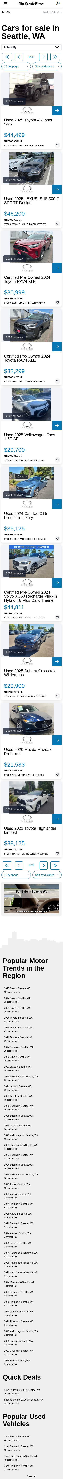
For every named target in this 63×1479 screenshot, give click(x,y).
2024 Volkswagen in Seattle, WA (21, 1176)
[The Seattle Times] (31, 4)
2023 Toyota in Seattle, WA (18, 1098)
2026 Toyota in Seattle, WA (18, 1039)
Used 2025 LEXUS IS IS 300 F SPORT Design (31, 201)
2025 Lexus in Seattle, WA (17, 1127)
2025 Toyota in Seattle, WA (18, 1029)
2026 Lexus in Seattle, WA (17, 1245)
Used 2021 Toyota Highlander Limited (30, 830)
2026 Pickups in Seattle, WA (18, 1323)
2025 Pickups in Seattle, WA (18, 1303)
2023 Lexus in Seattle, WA (17, 1068)
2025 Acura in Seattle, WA (18, 1215)
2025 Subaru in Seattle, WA (18, 1117)
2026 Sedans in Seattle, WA (18, 1225)
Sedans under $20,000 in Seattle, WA (23, 1401)
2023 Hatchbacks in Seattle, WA (21, 1147)
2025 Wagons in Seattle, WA (19, 1313)
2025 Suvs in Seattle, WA (17, 990)
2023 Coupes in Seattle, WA (18, 1352)
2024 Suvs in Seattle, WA (17, 1000)
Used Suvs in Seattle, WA (17, 1438)
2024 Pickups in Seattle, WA (18, 1206)
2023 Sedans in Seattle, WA (18, 1157)
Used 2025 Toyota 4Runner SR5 (28, 122)
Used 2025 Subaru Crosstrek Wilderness (29, 673)
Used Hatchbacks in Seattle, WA (21, 1458)
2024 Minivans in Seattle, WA (19, 1284)
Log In (46, 12)
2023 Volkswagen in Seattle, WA (21, 1137)
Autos (6, 12)
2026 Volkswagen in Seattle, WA (21, 1333)
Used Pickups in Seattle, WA (18, 1468)
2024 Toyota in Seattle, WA (18, 1019)
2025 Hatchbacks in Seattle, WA (21, 1264)
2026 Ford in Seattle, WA (17, 1362)
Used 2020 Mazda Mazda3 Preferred (28, 752)
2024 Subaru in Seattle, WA (18, 1166)
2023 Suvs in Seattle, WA (17, 1010)
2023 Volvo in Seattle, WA (17, 1196)
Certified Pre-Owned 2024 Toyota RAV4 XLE (27, 279)
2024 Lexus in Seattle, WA (17, 1088)
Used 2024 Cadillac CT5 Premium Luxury (25, 516)
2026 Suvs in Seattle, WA (17, 1059)
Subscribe (56, 12)
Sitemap (31, 1476)
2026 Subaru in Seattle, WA (18, 1343)
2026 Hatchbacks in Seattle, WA (21, 1274)
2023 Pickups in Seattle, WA (18, 1294)
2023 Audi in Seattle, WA (17, 1186)
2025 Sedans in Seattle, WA (18, 1108)
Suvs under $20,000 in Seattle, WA (22, 1392)
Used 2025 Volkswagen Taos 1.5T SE (29, 437)
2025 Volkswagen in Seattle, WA (21, 1078)
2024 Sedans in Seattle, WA (18, 1049)
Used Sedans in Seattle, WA (18, 1448)
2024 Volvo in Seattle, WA (17, 1235)
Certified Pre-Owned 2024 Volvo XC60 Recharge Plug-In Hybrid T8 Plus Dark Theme (30, 596)
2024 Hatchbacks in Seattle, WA (21, 1255)
